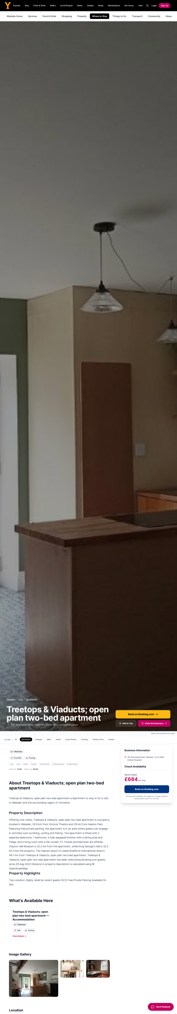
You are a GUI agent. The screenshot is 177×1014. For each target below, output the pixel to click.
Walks (53, 5)
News (80, 5)
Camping (84, 739)
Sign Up (164, 5)
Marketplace (114, 5)
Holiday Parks (98, 739)
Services (32, 16)
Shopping (67, 16)
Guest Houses (70, 739)
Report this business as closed (163, 733)
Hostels (111, 739)
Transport (137, 16)
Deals (101, 5)
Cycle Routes (66, 5)
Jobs (140, 5)
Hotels (58, 739)
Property (82, 16)
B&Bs (49, 739)
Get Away (129, 5)
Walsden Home (15, 16)
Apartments (26, 739)
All (16, 739)
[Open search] (147, 5)
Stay (27, 5)
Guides (90, 5)
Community (154, 16)
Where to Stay (99, 16)
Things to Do (119, 16)
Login (154, 5)
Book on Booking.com (141, 714)
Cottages (38, 739)
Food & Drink (39, 5)
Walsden (11, 699)
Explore (16, 5)
